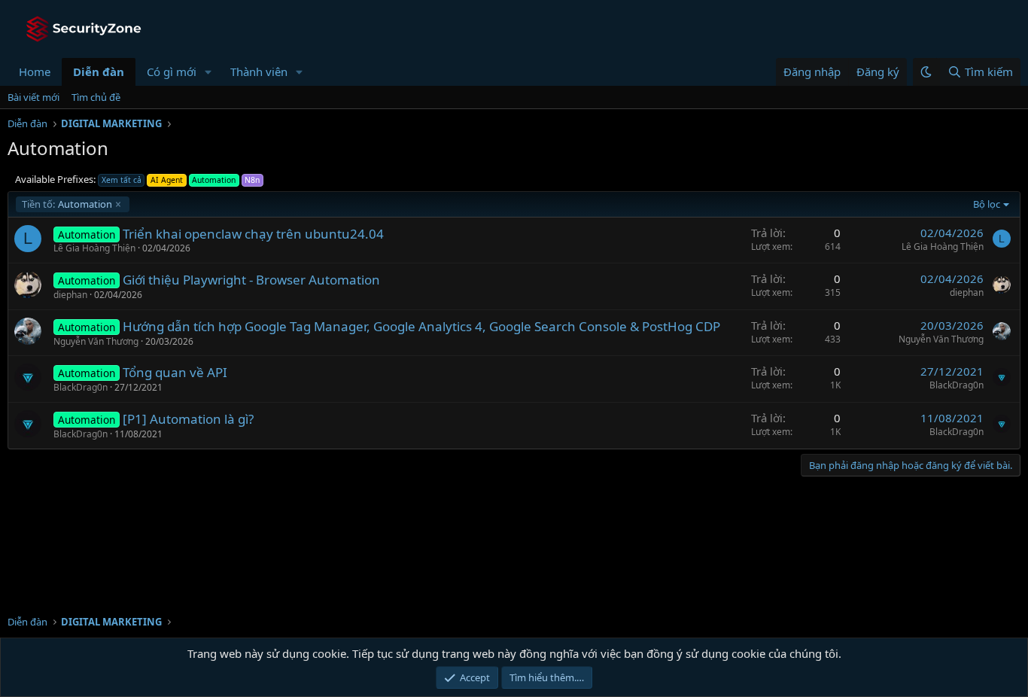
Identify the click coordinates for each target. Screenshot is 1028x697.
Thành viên (258, 71)
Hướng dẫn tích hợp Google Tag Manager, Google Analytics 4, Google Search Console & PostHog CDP (421, 326)
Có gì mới (171, 71)
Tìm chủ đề (95, 97)
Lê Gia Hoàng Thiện (94, 248)
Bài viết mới (33, 97)
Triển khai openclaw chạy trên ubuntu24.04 (253, 233)
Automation (67, 204)
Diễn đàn (98, 71)
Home (34, 71)
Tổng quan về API (175, 372)
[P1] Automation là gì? (188, 419)
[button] (208, 72)
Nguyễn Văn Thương (95, 341)
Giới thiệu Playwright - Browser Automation (251, 279)
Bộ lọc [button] (986, 204)
